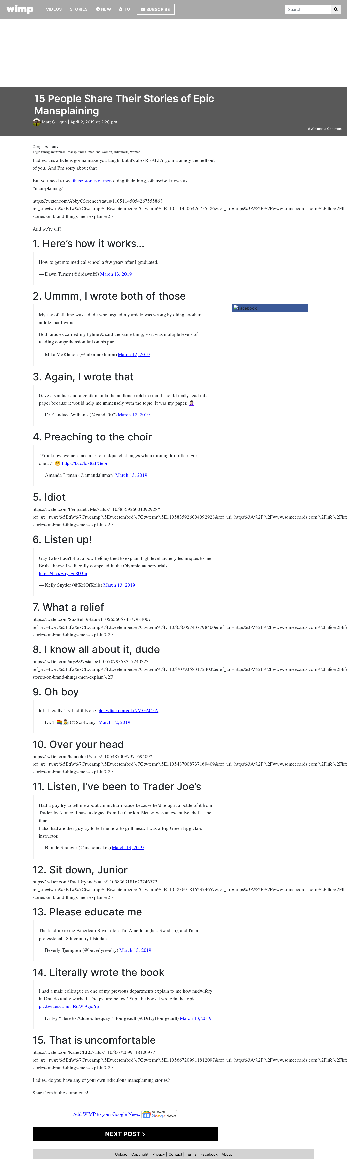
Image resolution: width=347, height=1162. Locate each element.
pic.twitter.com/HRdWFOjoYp (69, 1006)
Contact (175, 1154)
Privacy (158, 1154)
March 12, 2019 (134, 354)
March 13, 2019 (116, 274)
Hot (127, 9)
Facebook (209, 1154)
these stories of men (92, 180)
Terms (191, 1154)
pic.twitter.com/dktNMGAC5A (127, 710)
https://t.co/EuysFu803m (63, 573)
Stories (78, 9)
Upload (121, 1154)
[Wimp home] (20, 9)
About (227, 1154)
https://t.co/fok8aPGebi (84, 463)
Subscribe (157, 9)
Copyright (139, 1154)
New (105, 9)
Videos (54, 9)
